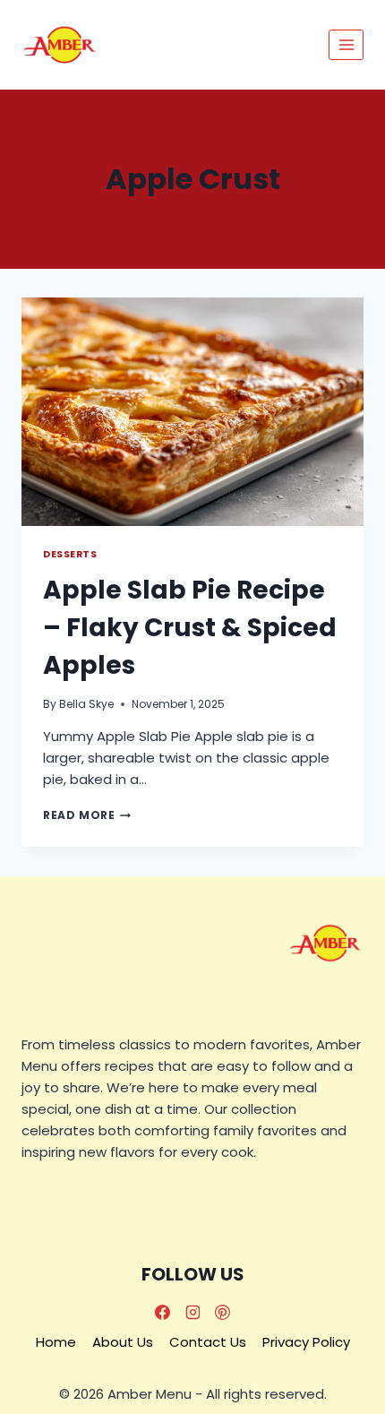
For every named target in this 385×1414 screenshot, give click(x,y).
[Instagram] (192, 1312)
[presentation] (192, 411)
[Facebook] (162, 1312)
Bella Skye (86, 703)
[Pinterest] (223, 1312)
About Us (122, 1341)
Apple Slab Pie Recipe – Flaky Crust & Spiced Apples (190, 628)
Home (56, 1341)
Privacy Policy (306, 1341)
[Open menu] (346, 44)
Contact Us (207, 1341)
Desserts (70, 554)
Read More (87, 815)
